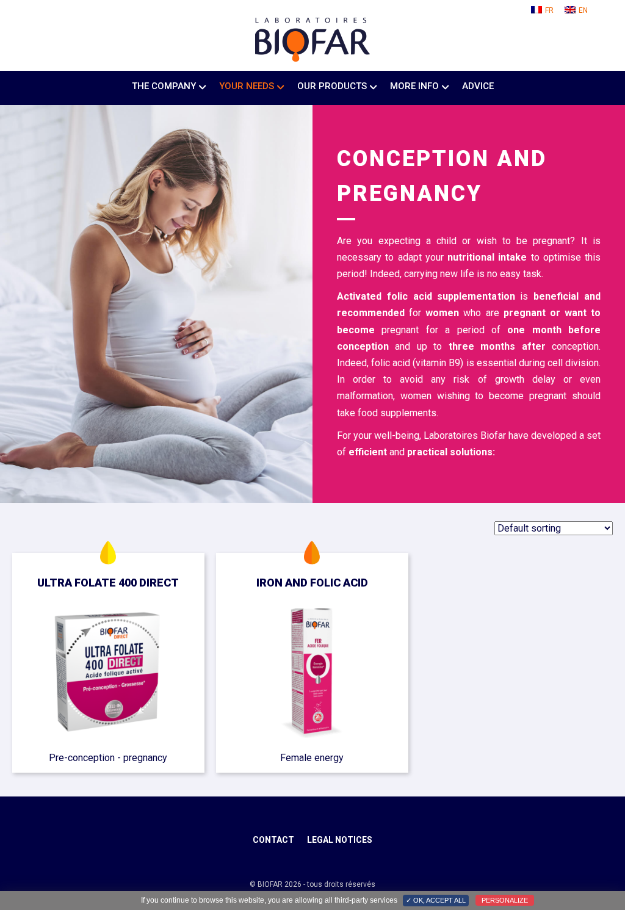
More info (414, 86)
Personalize (505, 900)
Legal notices (339, 840)
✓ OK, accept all (436, 900)
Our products (332, 86)
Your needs (246, 86)
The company (164, 86)
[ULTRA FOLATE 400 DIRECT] (108, 673)
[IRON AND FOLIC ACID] (312, 673)
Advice (478, 86)
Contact (273, 840)
